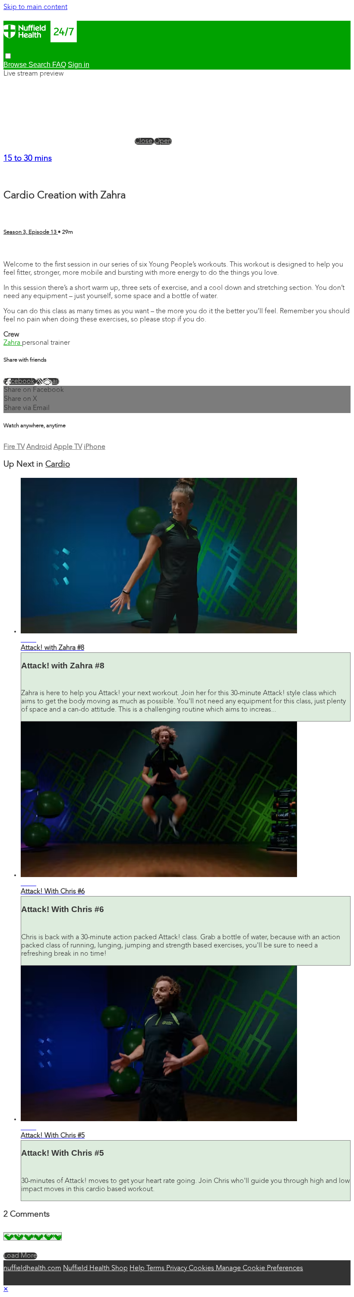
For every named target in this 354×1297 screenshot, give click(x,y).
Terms (156, 1268)
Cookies (202, 1268)
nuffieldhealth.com (32, 1268)
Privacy (177, 1268)
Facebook (19, 381)
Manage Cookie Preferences (259, 1268)
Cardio (57, 465)
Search (40, 64)
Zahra (12, 343)
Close (144, 141)
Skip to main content (35, 7)
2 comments (22, 249)
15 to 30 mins (27, 159)
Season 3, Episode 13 (30, 232)
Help (138, 1268)
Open (163, 141)
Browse (15, 64)
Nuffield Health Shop (95, 1268)
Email (50, 381)
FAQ (59, 64)
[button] (8, 56)
